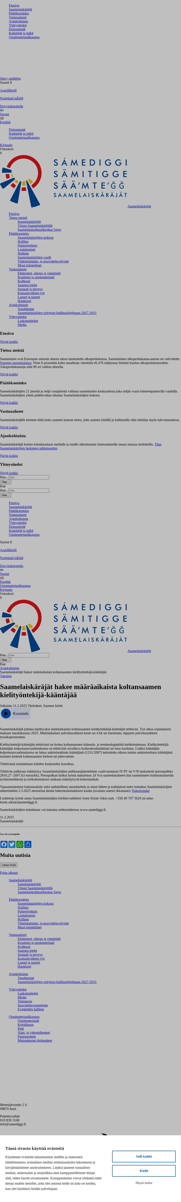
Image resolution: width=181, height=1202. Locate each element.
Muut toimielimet (29, 265)
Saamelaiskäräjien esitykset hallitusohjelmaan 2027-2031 (57, 313)
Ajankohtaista (18, 21)
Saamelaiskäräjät (20, 9)
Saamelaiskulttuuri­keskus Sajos (39, 229)
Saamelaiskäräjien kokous (36, 237)
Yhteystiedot (17, 25)
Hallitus (23, 241)
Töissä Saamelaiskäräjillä (35, 225)
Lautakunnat (26, 249)
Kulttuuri (24, 281)
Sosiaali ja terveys (30, 289)
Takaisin (6, 676)
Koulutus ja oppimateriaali (36, 277)
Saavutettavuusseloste (33, 1005)
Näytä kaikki (9, 342)
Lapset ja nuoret (29, 297)
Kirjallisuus (26, 1024)
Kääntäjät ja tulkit (21, 33)
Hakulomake (141, 791)
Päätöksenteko (19, 13)
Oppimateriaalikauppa (24, 37)
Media (22, 325)
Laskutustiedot (28, 321)
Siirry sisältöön (10, 78)
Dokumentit (17, 29)
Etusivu (14, 5)
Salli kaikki (144, 1156)
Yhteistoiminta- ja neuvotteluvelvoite (43, 261)
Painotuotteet (27, 1036)
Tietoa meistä (18, 218)
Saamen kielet (27, 285)
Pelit (21, 1028)
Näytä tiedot (144, 1183)
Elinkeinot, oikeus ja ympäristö (39, 273)
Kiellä (144, 1170)
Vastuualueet (17, 17)
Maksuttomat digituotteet (35, 1040)
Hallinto (23, 253)
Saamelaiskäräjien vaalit (34, 257)
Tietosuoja (25, 1001)
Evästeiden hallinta (31, 1009)
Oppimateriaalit (28, 1021)
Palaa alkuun (9, 873)
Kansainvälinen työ (31, 293)
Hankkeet (24, 301)
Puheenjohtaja (27, 245)
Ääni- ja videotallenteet (34, 1032)
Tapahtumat (26, 309)
